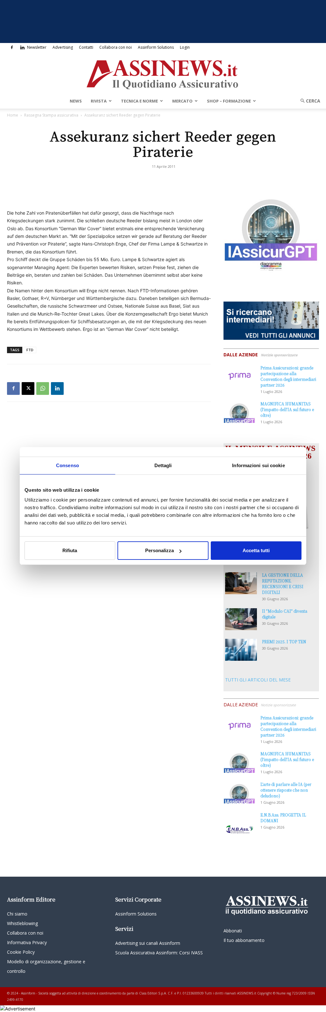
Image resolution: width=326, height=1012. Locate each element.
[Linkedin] (22, 47)
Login (185, 47)
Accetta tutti (256, 550)
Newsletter (36, 47)
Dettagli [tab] (163, 465)
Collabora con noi (115, 47)
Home (12, 115)
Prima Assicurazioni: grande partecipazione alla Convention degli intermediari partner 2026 (288, 376)
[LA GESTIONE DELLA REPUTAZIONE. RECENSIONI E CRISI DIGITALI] (241, 583)
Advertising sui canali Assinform (147, 943)
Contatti (86, 47)
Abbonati (232, 931)
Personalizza (159, 550)
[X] (28, 388)
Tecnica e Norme (139, 101)
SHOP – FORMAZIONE (229, 101)
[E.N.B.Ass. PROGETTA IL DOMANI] (239, 823)
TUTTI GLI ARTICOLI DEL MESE (258, 680)
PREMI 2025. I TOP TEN (284, 641)
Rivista (99, 101)
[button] (308, 101)
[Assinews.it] (163, 73)
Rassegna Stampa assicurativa (51, 115)
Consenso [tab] (67, 465)
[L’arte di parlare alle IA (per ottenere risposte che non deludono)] (239, 792)
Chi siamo (17, 914)
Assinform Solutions (156, 47)
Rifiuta (69, 550)
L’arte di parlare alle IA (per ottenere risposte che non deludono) (285, 789)
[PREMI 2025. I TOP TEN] (241, 650)
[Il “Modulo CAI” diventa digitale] (241, 619)
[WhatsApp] (42, 388)
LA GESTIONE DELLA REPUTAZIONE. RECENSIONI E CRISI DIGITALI (282, 583)
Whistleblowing (22, 923)
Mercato (182, 101)
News (76, 101)
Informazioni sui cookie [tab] (258, 465)
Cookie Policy (21, 952)
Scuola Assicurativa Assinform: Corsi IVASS (159, 953)
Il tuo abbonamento (244, 940)
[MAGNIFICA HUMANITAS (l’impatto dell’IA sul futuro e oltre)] (239, 412)
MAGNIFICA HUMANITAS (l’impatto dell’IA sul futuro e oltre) (287, 409)
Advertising (63, 47)
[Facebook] (12, 47)
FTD (29, 349)
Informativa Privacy (27, 942)
